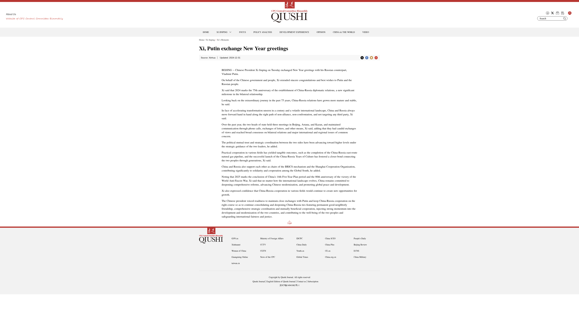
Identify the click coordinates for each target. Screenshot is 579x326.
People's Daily (360, 238)
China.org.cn (330, 257)
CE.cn (327, 250)
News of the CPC (267, 257)
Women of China (239, 250)
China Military (360, 257)
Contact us (301, 281)
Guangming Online (240, 257)
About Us (11, 14)
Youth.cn (300, 250)
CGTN (263, 250)
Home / (202, 39)
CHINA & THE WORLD (344, 32)
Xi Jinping (210, 39)
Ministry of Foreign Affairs (271, 238)
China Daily (301, 244)
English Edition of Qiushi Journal (281, 281)
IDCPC (299, 238)
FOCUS (242, 32)
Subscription (313, 281)
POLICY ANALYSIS (262, 32)
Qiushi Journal (259, 281)
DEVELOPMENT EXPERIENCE (294, 32)
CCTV (263, 244)
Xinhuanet (236, 244)
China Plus (329, 244)
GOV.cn (235, 238)
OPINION (321, 32)
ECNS (356, 250)
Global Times (302, 257)
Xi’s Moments (223, 39)
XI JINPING (222, 32)
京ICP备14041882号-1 (289, 285)
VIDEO (365, 32)
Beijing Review (360, 244)
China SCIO (330, 238)
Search (564, 18)
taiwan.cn (236, 263)
